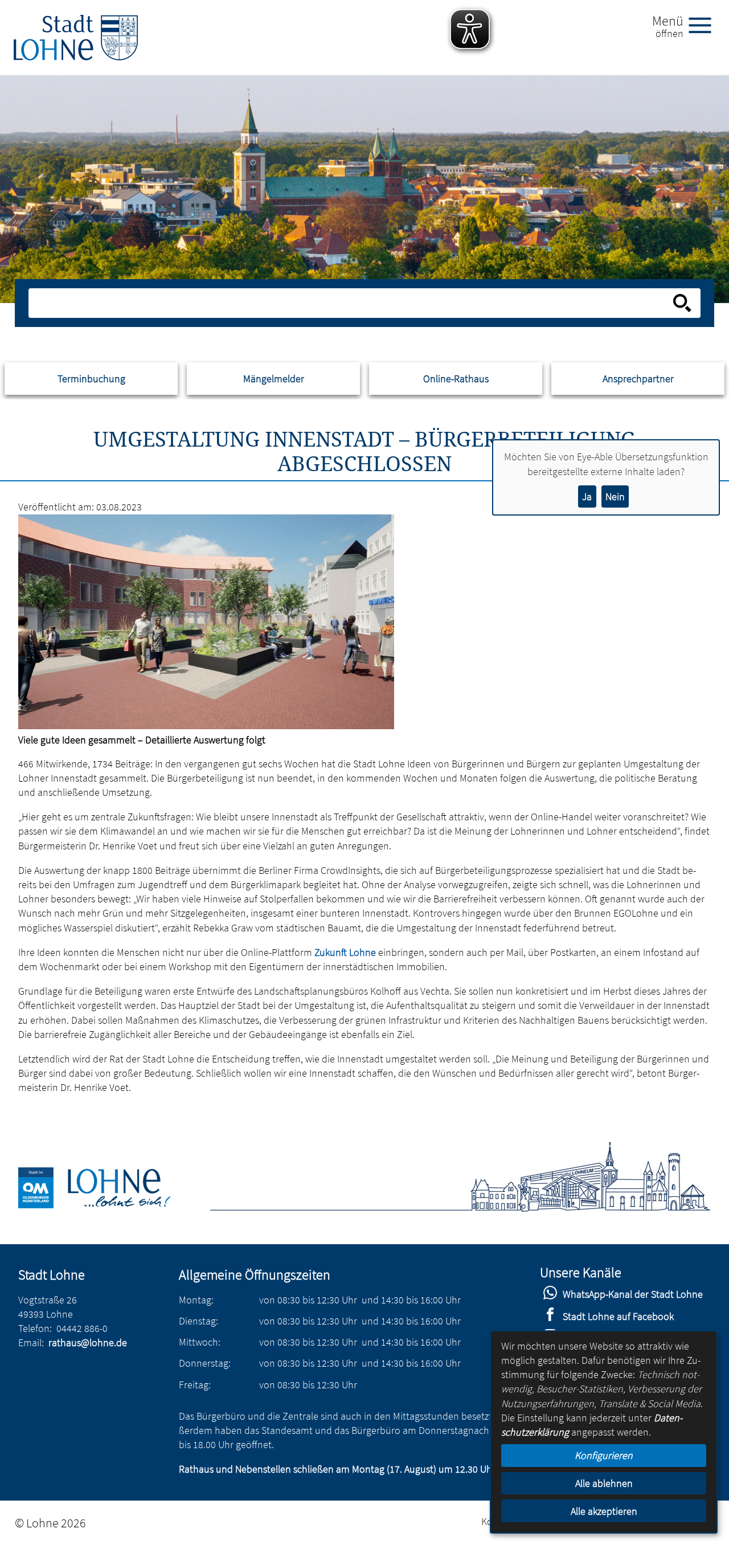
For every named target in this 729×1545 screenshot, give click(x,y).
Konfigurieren (604, 1455)
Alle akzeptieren (604, 1511)
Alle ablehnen (604, 1483)
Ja (587, 496)
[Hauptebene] (76, 37)
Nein (615, 496)
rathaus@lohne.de (87, 1342)
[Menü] (704, 24)
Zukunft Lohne (345, 952)
